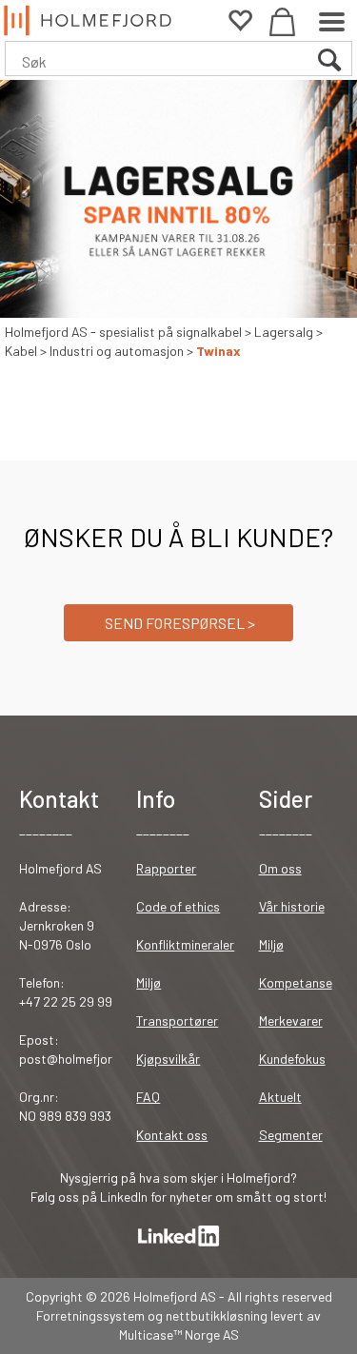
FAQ (148, 1097)
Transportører (177, 1020)
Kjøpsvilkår (168, 1058)
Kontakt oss (172, 1135)
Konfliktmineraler (185, 944)
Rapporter (166, 868)
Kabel (21, 351)
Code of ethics (178, 906)
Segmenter (291, 1135)
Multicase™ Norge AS (179, 1334)
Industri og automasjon (117, 351)
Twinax (218, 351)
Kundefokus (292, 1058)
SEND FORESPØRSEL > (178, 623)
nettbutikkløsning (217, 1315)
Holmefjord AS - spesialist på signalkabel (123, 332)
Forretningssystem (90, 1315)
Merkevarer (291, 1020)
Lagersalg (283, 332)
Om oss (280, 868)
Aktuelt (280, 1097)
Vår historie (292, 906)
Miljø (148, 982)
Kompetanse (295, 982)
